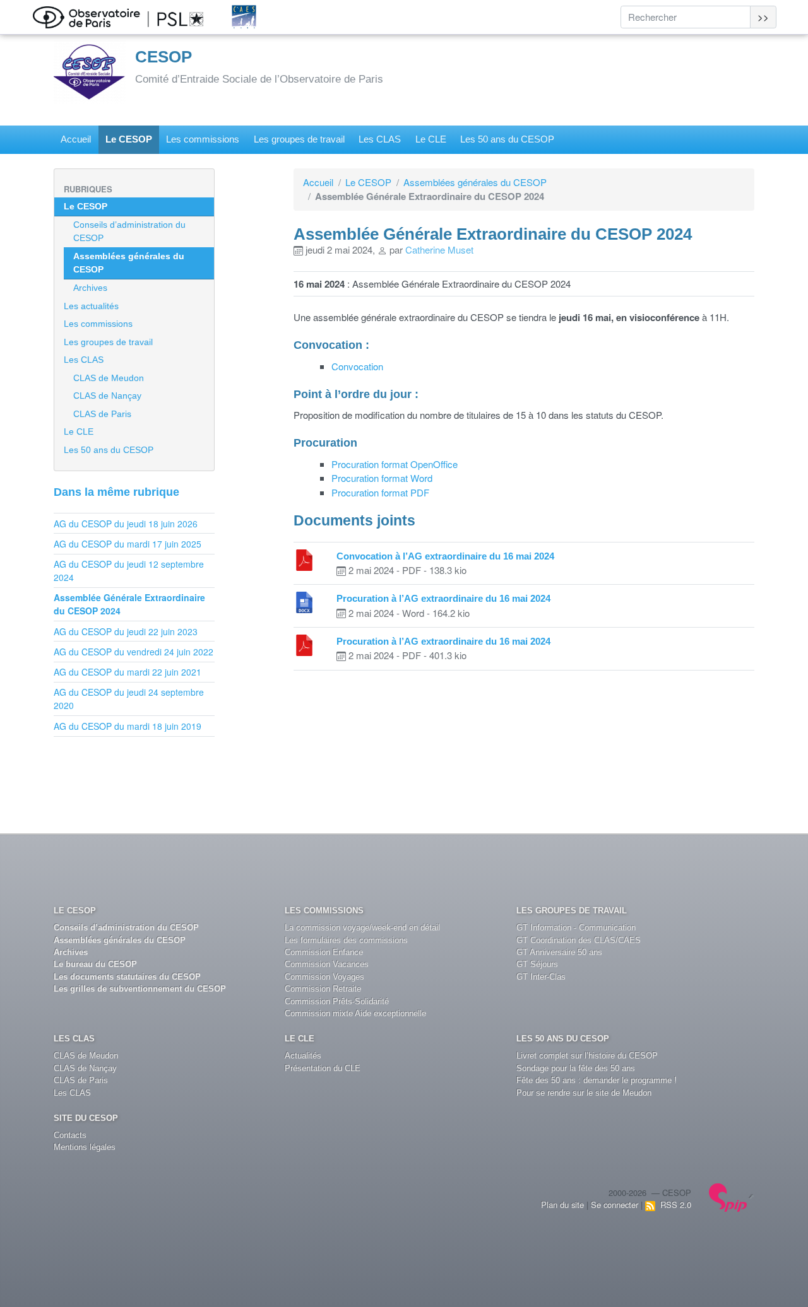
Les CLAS (380, 139)
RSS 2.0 (673, 1204)
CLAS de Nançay (107, 395)
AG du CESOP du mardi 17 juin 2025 (127, 543)
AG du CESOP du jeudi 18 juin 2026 (126, 523)
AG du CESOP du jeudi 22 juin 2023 (126, 631)
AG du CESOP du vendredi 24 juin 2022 (133, 651)
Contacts (70, 1135)
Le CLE (430, 139)
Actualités (303, 1055)
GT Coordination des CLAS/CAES (578, 940)
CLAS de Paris (102, 414)
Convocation (357, 366)
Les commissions (202, 139)
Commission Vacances (327, 964)
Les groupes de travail (299, 139)
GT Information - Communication (576, 927)
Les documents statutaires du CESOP (127, 977)
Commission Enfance (324, 952)
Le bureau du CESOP (95, 964)
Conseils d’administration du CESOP (129, 231)
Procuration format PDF (380, 492)
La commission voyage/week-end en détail (362, 927)
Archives (90, 288)
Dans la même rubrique (116, 492)
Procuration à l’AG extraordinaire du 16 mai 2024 (443, 598)
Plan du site (562, 1204)
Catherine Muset (439, 249)
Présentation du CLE (322, 1068)
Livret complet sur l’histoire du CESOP (587, 1055)
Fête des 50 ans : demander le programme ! (596, 1080)
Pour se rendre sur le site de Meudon (583, 1093)
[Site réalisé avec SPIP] (731, 1196)
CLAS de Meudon (108, 378)
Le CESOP (128, 139)
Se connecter (614, 1204)
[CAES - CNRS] (256, 15)
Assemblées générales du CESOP (475, 182)
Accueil (76, 139)
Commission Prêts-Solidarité (337, 1001)
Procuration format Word (381, 477)
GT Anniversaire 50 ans (559, 952)
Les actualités (91, 306)
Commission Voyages (324, 977)
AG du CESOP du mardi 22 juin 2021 (127, 671)
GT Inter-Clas (541, 977)
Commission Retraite (323, 988)
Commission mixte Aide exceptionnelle (355, 1013)
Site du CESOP (86, 1118)
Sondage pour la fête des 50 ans (575, 1068)
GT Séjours (537, 964)
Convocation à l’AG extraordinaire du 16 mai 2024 (445, 556)
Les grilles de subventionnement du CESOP (140, 988)
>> (763, 16)
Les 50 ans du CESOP (507, 139)
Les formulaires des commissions (346, 940)
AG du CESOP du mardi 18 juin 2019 (127, 726)
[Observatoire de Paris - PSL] (131, 15)
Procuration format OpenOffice (394, 464)
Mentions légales (85, 1147)
